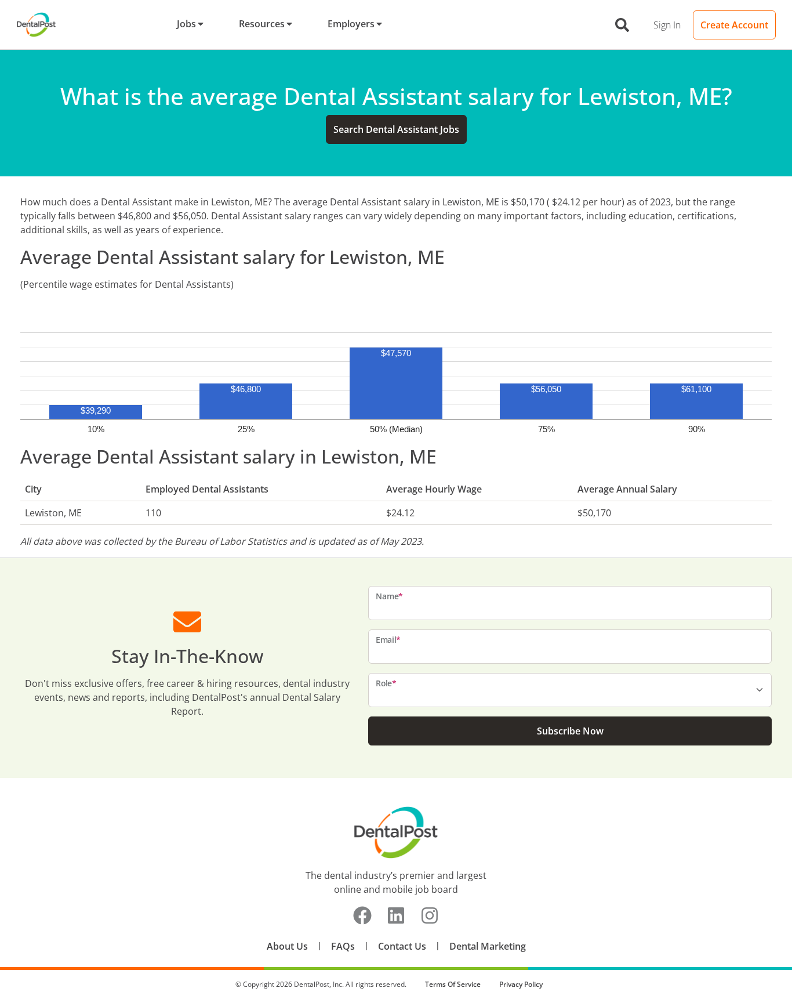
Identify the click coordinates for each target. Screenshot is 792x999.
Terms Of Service (453, 984)
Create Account (734, 25)
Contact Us (402, 946)
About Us (287, 946)
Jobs (186, 23)
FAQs (343, 946)
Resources (262, 23)
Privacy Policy (521, 984)
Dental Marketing (487, 946)
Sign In (667, 25)
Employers (351, 23)
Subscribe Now (570, 731)
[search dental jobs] (622, 24)
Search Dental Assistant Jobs (396, 129)
